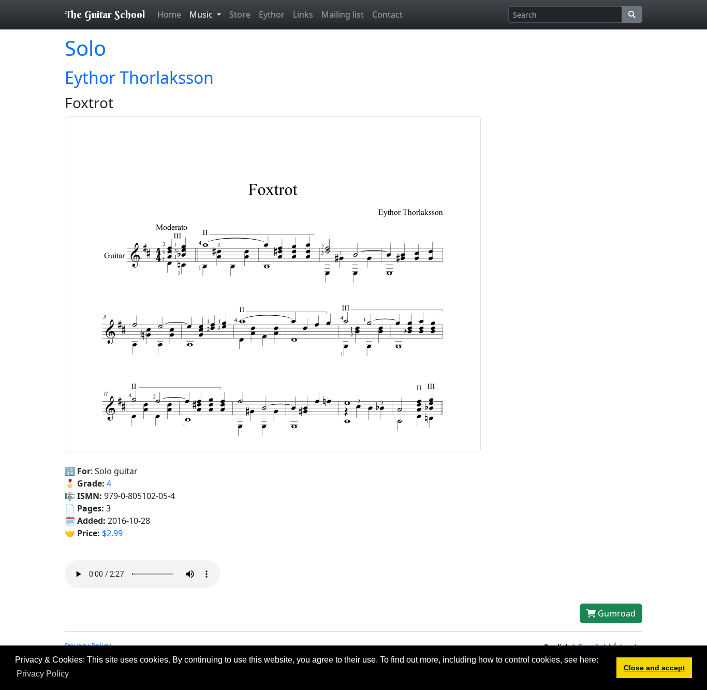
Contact (387, 14)
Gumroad (616, 613)
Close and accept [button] (654, 668)
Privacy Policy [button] (43, 673)
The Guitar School (105, 14)
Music (202, 14)
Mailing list (342, 14)
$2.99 (112, 533)
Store (240, 14)
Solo (85, 48)
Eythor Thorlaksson (139, 77)
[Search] (632, 14)
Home (169, 14)
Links (303, 14)
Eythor (272, 14)
